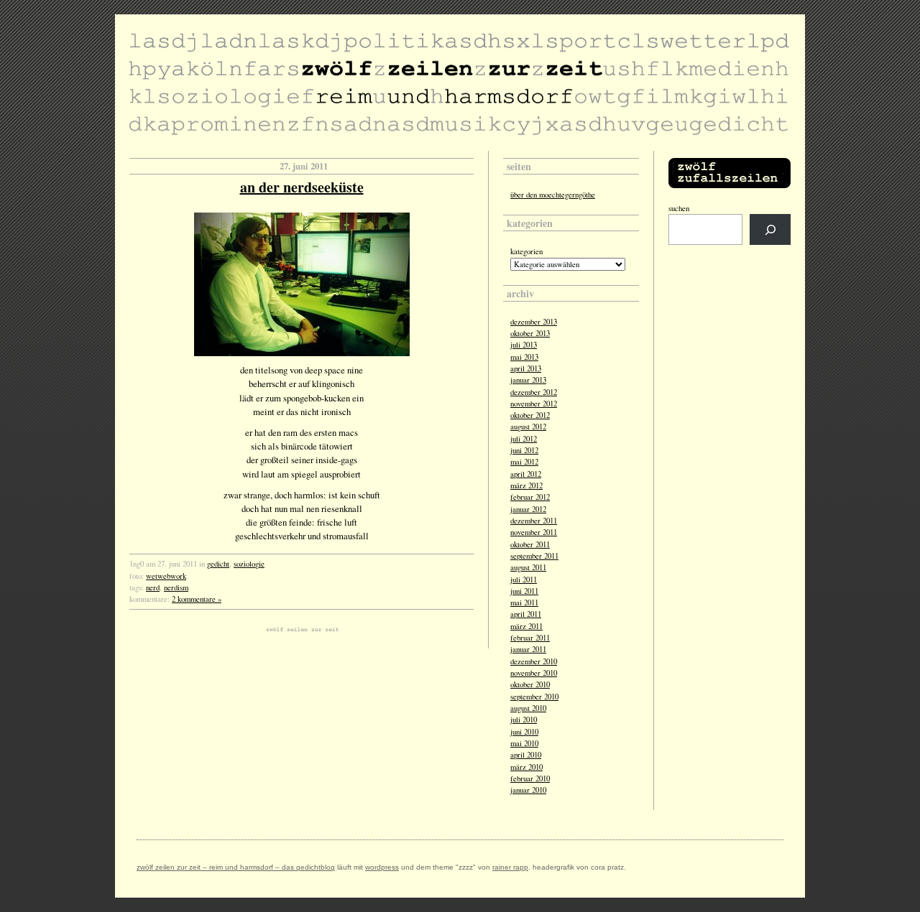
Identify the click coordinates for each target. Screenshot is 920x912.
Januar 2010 (528, 790)
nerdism (176, 587)
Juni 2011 (524, 591)
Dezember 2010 (533, 661)
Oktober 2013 (530, 333)
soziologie (249, 564)
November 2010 (533, 673)
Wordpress (382, 867)
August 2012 (528, 427)
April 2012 (525, 474)
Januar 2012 (528, 509)
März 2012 (526, 485)
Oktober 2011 (530, 544)
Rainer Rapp (510, 867)
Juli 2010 (523, 720)
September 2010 (534, 697)
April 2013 (525, 368)
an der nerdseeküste (302, 187)
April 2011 (525, 614)
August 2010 (528, 708)
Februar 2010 (530, 778)
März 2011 (526, 626)
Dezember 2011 (533, 521)
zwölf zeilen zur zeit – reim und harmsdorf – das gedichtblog (236, 867)
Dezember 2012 (533, 392)
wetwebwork (166, 576)
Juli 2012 (523, 439)
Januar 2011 (528, 649)
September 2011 (534, 556)
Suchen (678, 208)
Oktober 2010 (530, 684)
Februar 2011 (530, 638)
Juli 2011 (523, 579)
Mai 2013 (524, 357)
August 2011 (528, 567)
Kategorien (526, 251)
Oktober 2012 (530, 415)
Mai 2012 (524, 462)
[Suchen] (770, 229)
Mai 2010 (524, 743)
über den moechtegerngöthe (552, 195)
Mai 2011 (524, 602)
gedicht (218, 564)
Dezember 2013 (533, 322)
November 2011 (533, 532)
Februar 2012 (530, 497)
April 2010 (525, 755)
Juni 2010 (524, 732)
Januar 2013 (528, 380)
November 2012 (533, 404)
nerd (153, 587)
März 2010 (526, 767)
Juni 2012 (524, 450)
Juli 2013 (523, 345)
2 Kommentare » (196, 599)
